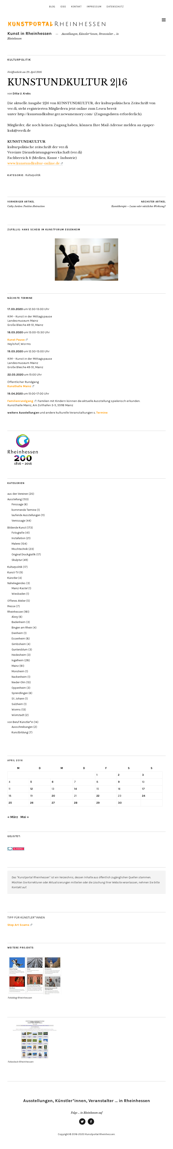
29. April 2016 (34, 72)
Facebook (91, 1124)
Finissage (17, 504)
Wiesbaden (19, 593)
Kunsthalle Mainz (19, 386)
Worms (16, 709)
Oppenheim (19, 687)
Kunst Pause (16, 340)
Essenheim (18, 638)
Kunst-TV (13, 572)
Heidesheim (19, 654)
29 (98, 802)
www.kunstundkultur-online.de (33, 163)
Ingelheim (18, 660)
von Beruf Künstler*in (20, 722)
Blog (52, 6)
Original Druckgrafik (24, 554)
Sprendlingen (20, 693)
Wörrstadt (18, 715)
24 (143, 795)
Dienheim (17, 633)
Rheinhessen (15, 611)
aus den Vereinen (17, 493)
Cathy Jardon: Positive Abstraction (26, 204)
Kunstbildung (20, 732)
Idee (63, 6)
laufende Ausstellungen (26, 515)
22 (97, 795)
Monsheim (18, 671)
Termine (102, 412)
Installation (18, 538)
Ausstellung (14, 499)
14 (75, 788)
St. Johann (18, 698)
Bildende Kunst (16, 527)
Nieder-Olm (19, 682)
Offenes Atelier (16, 600)
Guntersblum (20, 649)
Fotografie (18, 532)
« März (12, 817)
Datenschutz (115, 6)
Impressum (94, 6)
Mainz (15, 665)
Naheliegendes (16, 583)
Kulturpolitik (19, 59)
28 (75, 802)
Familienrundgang (20, 401)
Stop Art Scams (18, 925)
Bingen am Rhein (22, 627)
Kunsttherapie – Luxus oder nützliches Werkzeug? (138, 204)
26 (31, 802)
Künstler (12, 577)
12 (31, 788)
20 (53, 795)
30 (120, 802)
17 (143, 788)
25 (10, 802)
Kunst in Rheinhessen (29, 33)
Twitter (82, 1124)
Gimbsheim (19, 644)
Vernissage (18, 520)
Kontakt (76, 6)
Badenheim (19, 622)
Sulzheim (17, 704)
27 (53, 802)
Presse (11, 606)
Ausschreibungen (22, 726)
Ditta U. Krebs (22, 93)
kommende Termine (24, 509)
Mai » (24, 817)
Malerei (16, 543)
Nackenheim (19, 676)
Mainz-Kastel (20, 588)
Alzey (15, 616)
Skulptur (17, 560)
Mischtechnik (20, 549)
